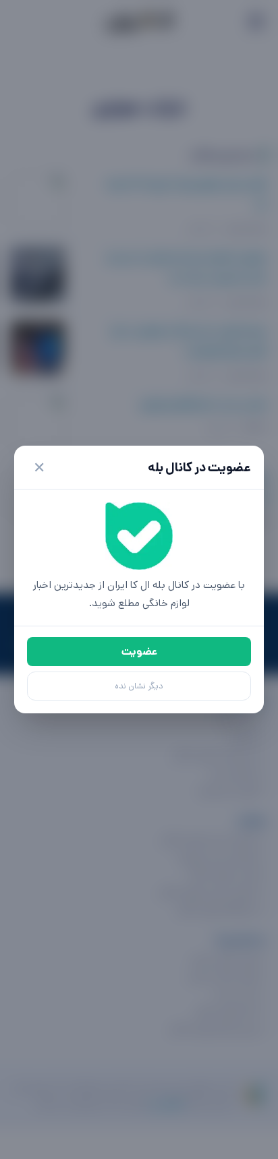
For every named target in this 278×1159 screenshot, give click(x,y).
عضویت (139, 651)
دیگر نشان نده (139, 686)
